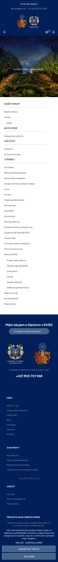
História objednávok (16, 499)
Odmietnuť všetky (29, 549)
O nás (6, 189)
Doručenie (9, 167)
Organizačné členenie (14, 200)
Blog (9, 420)
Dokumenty (12, 271)
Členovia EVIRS (10, 254)
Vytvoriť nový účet (12, 154)
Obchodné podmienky (14, 178)
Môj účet (11, 494)
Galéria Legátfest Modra (18, 287)
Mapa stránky (10, 304)
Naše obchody (11, 293)
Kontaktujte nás (11, 298)
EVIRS (9, 123)
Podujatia (11, 424)
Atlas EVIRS (9, 211)
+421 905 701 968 (29, 376)
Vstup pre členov (29, 4)
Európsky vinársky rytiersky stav (18, 227)
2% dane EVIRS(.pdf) (29, 478)
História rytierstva (12, 221)
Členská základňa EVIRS (17, 266)
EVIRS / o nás (13, 405)
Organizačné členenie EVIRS (17, 232)
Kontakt (7, 194)
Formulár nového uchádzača (17, 243)
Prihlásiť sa (8, 149)
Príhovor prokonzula (13, 249)
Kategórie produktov (14, 136)
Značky (7, 117)
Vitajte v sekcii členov (16, 260)
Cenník (10, 276)
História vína (9, 216)
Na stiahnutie (10, 205)
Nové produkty (11, 111)
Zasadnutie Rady (14, 282)
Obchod (11, 429)
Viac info (20, 542)
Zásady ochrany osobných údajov (19, 183)
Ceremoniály (10, 238)
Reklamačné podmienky (15, 173)
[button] (29, 331)
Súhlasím (29, 556)
